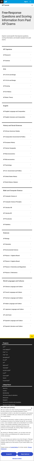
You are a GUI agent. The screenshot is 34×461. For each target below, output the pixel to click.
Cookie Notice (14, 447)
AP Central (5, 5)
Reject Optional (25, 454)
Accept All (9, 454)
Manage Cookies (17, 458)
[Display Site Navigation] (32, 5)
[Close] (31, 408)
